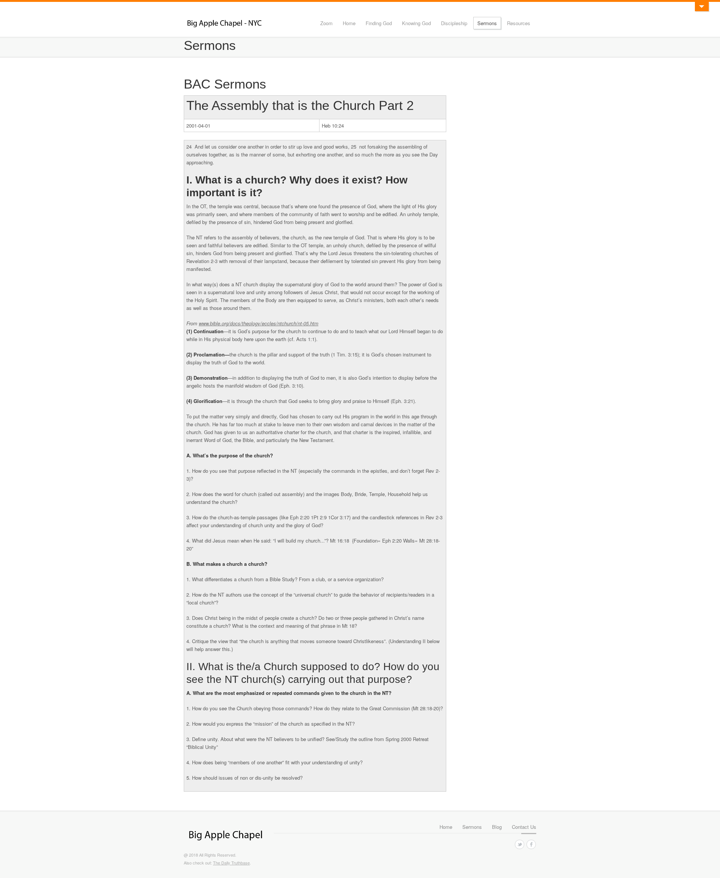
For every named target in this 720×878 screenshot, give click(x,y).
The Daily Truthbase (231, 863)
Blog (497, 826)
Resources (518, 23)
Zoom (326, 23)
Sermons (487, 23)
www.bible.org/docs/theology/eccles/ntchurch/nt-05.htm (258, 323)
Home (349, 23)
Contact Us (524, 826)
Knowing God (416, 23)
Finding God (379, 23)
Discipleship (454, 23)
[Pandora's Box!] (701, 6)
